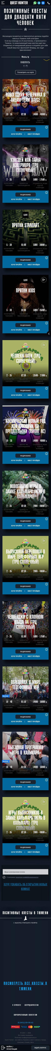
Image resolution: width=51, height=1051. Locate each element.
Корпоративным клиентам (25, 1015)
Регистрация (12, 1049)
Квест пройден (34, 134)
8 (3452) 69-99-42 (25, 1022)
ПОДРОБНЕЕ (25, 129)
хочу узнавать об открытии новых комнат (25, 886)
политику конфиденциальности (27, 877)
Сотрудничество (32, 1005)
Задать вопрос (40, 1048)
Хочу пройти (16, 134)
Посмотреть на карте (25, 72)
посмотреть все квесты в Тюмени (25, 986)
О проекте (17, 1005)
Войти (9, 1046)
